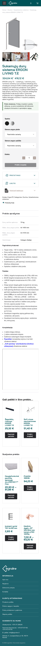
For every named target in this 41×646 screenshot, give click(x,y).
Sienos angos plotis (12, 129)
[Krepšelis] (37, 3)
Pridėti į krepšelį (20, 165)
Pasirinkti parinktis (11, 435)
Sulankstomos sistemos (21, 10)
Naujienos (5, 583)
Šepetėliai (8, 339)
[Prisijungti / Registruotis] (31, 3)
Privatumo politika (7, 602)
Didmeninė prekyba (8, 587)
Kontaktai (5, 592)
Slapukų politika (7, 614)
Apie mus (5, 579)
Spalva (7, 119)
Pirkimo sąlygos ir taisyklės (10, 606)
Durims (10, 10)
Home (4, 10)
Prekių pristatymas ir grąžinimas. (12, 610)
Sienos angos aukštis (13, 141)
